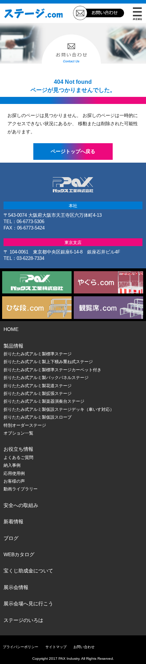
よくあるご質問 (18, 457)
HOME (11, 329)
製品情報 (13, 346)
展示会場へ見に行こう (28, 603)
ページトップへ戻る (73, 151)
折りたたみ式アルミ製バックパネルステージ (46, 377)
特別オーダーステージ (25, 425)
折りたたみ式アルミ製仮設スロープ (38, 417)
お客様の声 (14, 481)
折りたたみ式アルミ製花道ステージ (38, 385)
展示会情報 (16, 587)
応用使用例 (14, 473)
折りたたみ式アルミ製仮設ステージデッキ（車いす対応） (59, 409)
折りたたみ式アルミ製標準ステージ (38, 353)
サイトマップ (56, 647)
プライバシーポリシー (20, 647)
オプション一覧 (18, 433)
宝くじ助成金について (28, 570)
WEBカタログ (19, 554)
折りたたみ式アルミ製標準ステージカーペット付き (52, 369)
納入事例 (12, 465)
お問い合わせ (84, 647)
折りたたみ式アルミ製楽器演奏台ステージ (44, 401)
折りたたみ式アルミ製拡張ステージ (38, 393)
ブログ (11, 538)
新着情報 (13, 521)
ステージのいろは (23, 620)
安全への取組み (21, 505)
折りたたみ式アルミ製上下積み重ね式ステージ (48, 361)
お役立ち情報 (18, 449)
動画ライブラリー (21, 489)
